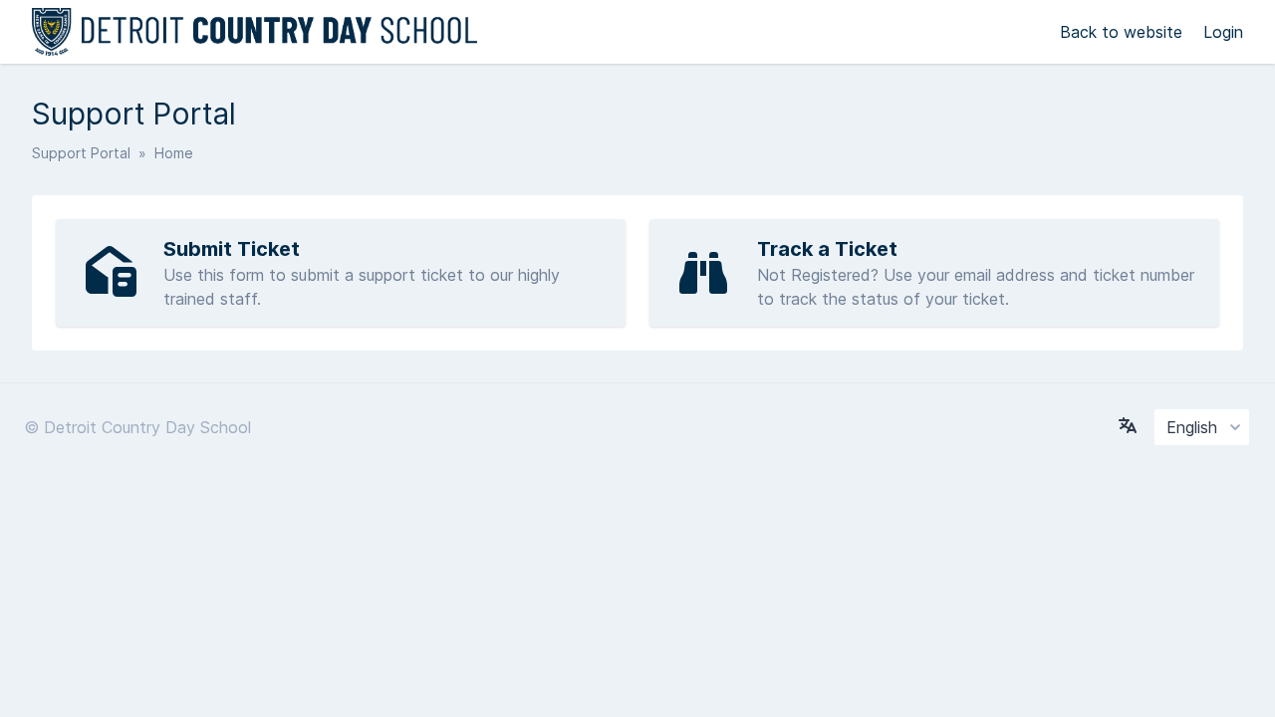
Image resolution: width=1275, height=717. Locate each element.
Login (1223, 32)
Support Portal (81, 152)
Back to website (1123, 32)
